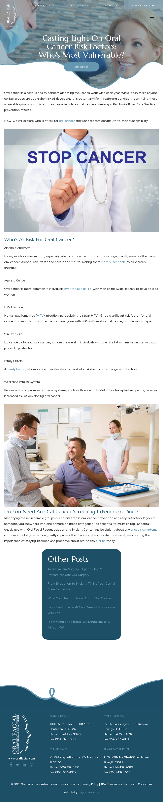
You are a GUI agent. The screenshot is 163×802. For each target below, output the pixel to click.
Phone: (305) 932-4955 (65, 767)
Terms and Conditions (138, 784)
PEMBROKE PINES (145, 5)
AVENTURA (111, 5)
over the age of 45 (77, 289)
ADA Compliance (111, 784)
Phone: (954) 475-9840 (65, 734)
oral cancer (67, 121)
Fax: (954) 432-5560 (117, 772)
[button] (152, 18)
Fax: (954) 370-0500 (63, 739)
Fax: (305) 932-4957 (63, 772)
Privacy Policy (90, 784)
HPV (40, 315)
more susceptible (113, 262)
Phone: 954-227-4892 (118, 734)
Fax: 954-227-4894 (117, 739)
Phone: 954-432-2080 (118, 767)
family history (16, 369)
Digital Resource (89, 792)
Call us (101, 541)
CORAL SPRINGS (79, 5)
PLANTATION (45, 5)
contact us (81, 66)
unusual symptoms (144, 529)
